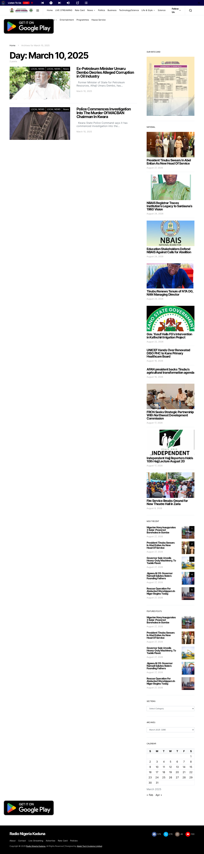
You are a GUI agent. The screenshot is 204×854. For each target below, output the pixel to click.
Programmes (82, 19)
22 (191, 772)
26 (170, 777)
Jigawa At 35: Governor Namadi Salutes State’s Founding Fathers (160, 576)
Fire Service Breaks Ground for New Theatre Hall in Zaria (167, 502)
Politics (101, 10)
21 (184, 772)
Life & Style (147, 10)
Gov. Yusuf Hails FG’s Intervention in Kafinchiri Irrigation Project (169, 335)
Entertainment (67, 19)
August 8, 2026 (154, 508)
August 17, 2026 (155, 422)
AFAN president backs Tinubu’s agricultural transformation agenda (170, 370)
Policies (74, 840)
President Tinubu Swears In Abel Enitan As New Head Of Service (169, 161)
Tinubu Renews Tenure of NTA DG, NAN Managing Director (170, 292)
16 (150, 772)
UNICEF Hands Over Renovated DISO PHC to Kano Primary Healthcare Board (168, 353)
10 (157, 766)
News (90, 10)
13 (177, 766)
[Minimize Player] (199, 3)
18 (163, 772)
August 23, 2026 (155, 299)
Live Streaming (36, 840)
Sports (51, 19)
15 (190, 766)
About (13, 840)
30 (150, 782)
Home (50, 10)
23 (150, 777)
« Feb (150, 795)
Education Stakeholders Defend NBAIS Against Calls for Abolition (169, 250)
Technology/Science (129, 10)
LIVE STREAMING (63, 10)
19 (170, 772)
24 (157, 777)
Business (112, 10)
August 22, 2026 (155, 341)
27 (177, 777)
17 (157, 772)
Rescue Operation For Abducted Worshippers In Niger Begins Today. (161, 591)
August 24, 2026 (155, 213)
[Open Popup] (78, 3)
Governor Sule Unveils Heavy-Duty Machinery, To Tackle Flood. (161, 560)
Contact (22, 840)
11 (164, 766)
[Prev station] (60, 3)
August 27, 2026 (155, 167)
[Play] (51, 3)
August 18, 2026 (155, 360)
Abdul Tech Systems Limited (89, 846)
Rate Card (80, 10)
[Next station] (42, 3)
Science (162, 10)
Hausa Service (98, 19)
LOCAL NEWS (37, 69)
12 (170, 766)
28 (184, 777)
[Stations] (86, 3)
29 (191, 777)
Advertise (50, 840)
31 (157, 782)
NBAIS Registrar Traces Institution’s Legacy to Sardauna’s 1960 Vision (169, 206)
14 (184, 766)
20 (177, 772)
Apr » (159, 795)
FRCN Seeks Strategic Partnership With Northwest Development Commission (170, 415)
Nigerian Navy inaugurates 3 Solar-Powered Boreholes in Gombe (161, 530)
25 (163, 777)
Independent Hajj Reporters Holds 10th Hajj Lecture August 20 (170, 459)
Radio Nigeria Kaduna (35, 846)
